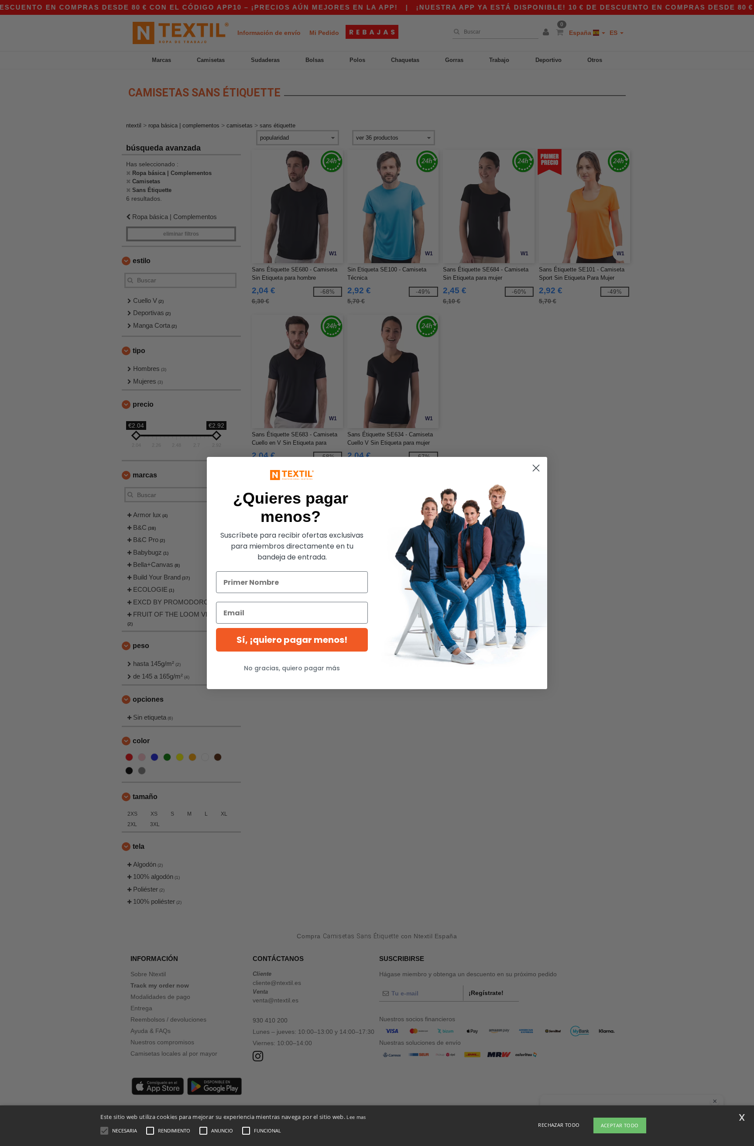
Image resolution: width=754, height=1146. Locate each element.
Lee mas (356, 1117)
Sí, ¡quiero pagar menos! (291, 640)
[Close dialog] (536, 468)
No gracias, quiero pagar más (292, 668)
